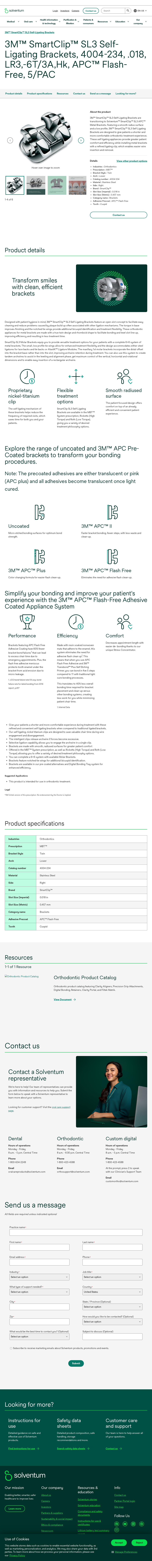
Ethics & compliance (52, 1524)
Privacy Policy (17, 1555)
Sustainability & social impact (56, 1519)
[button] (124, 1552)
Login (55, 11)
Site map (119, 1507)
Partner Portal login (124, 1501)
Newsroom (47, 1530)
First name (16, 1242)
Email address (18, 1257)
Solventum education (89, 1505)
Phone (87, 1257)
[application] (46, 137)
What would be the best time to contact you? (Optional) (39, 1331)
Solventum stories (87, 1499)
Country (88, 1286)
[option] (46, 140)
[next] (81, 140)
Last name (89, 1242)
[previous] (10, 140)
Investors (64, 11)
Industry (14, 1272)
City (12, 1301)
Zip (12, 1316)
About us (46, 1495)
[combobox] (116, 10)
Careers (75, 11)
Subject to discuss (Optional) (98, 1331)
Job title (87, 1272)
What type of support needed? (26, 1286)
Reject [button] (139, 1542)
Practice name (18, 1227)
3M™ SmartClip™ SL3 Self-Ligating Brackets (29, 32)
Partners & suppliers (52, 1513)
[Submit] (128, 10)
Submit (76, 1363)
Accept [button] (119, 1542)
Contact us (120, 1495)
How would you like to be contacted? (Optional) (108, 1316)
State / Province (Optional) (97, 1301)
